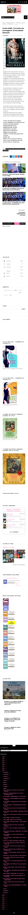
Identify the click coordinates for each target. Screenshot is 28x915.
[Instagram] (18, 2)
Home (3, 22)
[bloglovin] (26, 2)
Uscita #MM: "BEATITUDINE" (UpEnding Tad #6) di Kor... (15, 811)
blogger (17, 223)
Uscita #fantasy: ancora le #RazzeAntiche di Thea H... (14, 808)
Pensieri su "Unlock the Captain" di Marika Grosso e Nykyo (13, 175)
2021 (3, 766)
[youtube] (24, 2)
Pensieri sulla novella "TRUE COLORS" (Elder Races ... (14, 867)
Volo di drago (9, 514)
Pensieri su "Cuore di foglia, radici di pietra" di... (14, 828)
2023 (3, 763)
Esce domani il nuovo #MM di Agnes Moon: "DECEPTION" (14, 879)
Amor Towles (9, 520)
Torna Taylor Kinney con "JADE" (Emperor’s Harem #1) (14, 843)
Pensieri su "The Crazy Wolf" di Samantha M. (14, 855)
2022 (3, 764)
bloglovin (15, 261)
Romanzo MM (10, 23)
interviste (6, 295)
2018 (3, 895)
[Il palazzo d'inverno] (23, 558)
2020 (3, 768)
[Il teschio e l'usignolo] (4, 528)
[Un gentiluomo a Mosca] (4, 553)
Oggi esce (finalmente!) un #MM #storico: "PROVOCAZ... (14, 849)
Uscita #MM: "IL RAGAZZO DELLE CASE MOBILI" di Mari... (15, 802)
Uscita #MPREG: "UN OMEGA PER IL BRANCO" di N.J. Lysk (15, 871)
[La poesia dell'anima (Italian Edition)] (7, 553)
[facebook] (20, 2)
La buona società (10, 519)
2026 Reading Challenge (11, 578)
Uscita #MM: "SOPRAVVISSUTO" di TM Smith (14, 796)
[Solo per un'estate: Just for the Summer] (15, 558)
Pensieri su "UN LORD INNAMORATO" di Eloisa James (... (15, 885)
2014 (3, 903)
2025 (3, 759)
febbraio (5, 890)
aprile (5, 788)
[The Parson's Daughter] (7, 557)
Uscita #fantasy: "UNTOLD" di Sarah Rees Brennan (14, 790)
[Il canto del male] (21, 558)
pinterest (15, 271)
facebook (22, 223)
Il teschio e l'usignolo (11, 524)
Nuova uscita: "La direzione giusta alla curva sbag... (14, 861)
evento (20, 290)
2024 (3, 761)
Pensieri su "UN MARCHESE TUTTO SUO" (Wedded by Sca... (13, 793)
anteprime (18, 22)
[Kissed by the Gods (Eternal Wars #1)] (12, 553)
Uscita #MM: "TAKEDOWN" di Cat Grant (13, 873)
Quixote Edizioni (22, 148)
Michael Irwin (9, 526)
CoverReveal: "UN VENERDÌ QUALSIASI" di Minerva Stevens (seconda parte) (13, 189)
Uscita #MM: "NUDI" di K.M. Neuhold (12, 819)
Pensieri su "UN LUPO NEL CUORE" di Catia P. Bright (14, 853)
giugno (5, 784)
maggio (5, 786)
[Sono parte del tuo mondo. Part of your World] (12, 558)
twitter (15, 273)
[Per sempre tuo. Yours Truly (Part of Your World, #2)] (18, 558)
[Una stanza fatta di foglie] (9, 553)
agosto (5, 780)
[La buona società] (4, 522)
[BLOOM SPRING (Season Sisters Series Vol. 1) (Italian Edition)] (15, 553)
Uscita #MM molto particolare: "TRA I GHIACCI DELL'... (15, 822)
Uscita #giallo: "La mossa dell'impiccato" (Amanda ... (13, 835)
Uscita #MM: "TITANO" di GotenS (11, 817)
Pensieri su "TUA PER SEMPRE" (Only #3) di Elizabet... (14, 799)
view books (18, 585)
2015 (3, 901)
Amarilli (9, 580)
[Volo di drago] (4, 517)
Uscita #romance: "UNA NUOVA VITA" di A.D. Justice (14, 838)
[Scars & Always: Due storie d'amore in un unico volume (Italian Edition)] (4, 558)
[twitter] (22, 2)
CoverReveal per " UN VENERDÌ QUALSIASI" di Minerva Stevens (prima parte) (13, 203)
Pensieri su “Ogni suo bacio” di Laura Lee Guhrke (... (13, 825)
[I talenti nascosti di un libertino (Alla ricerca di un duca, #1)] (23, 554)
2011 (3, 909)
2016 (3, 899)
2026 (3, 757)
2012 (3, 907)
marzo (5, 888)
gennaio (5, 892)
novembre (6, 774)
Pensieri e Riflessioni (8, 290)
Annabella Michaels (10, 22)
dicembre (6, 772)
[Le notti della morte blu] (4, 562)
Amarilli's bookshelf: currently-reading (13, 510)
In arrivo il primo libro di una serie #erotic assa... (13, 882)
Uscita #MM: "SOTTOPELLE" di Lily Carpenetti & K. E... (14, 864)
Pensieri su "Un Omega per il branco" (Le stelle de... (15, 815)
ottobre (5, 776)
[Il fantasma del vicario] (7, 562)
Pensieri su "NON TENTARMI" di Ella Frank (14, 840)
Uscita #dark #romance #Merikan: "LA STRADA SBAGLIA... (15, 831)
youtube (15, 276)
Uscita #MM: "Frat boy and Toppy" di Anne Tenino (14, 846)
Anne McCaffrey (10, 515)
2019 (3, 770)
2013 (3, 905)
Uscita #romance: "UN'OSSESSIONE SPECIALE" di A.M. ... (14, 805)
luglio (5, 782)
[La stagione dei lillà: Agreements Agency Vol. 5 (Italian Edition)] (9, 562)
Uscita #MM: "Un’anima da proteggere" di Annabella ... (14, 876)
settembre (6, 778)
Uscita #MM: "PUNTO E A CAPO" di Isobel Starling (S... (13, 858)
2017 (3, 897)
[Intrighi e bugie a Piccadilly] (12, 562)
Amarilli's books (8, 547)
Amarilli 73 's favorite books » (19, 564)
